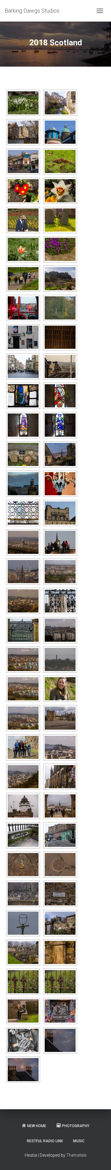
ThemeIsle (76, 1155)
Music (78, 1141)
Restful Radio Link (45, 1141)
